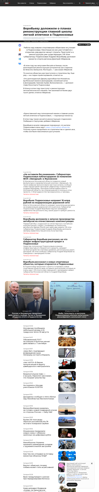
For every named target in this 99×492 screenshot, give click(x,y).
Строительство (35, 41)
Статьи (31, 3)
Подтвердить (72, 484)
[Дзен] (84, 45)
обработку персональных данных (74, 476)
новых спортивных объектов (57, 127)
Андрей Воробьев (43, 41)
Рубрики (53, 3)
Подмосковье (41, 3)
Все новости (22, 3)
